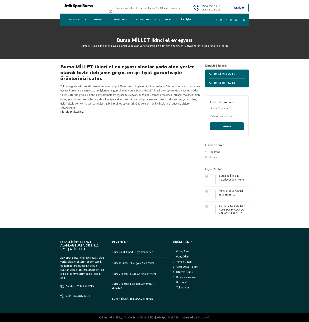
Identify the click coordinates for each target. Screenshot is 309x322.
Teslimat (214, 152)
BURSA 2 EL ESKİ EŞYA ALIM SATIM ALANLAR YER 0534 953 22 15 (232, 209)
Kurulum (214, 157)
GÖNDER (227, 126)
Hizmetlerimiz (145, 19)
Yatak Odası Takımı (187, 267)
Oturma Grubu (184, 272)
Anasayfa (74, 19)
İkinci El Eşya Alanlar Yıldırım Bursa (231, 192)
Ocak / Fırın (182, 251)
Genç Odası (182, 256)
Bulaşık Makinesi (186, 277)
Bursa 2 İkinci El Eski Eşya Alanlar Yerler (134, 274)
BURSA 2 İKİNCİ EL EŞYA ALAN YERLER (133, 298)
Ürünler (119, 19)
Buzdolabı (182, 282)
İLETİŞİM (239, 7)
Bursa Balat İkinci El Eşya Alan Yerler (132, 252)
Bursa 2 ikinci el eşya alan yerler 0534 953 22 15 (133, 285)
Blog (168, 19)
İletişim (186, 19)
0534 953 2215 (210, 6)
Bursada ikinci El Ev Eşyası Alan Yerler (133, 263)
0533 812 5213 (210, 9)
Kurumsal (96, 19)
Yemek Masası (184, 261)
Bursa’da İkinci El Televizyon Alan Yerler (232, 177)
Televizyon (182, 287)
